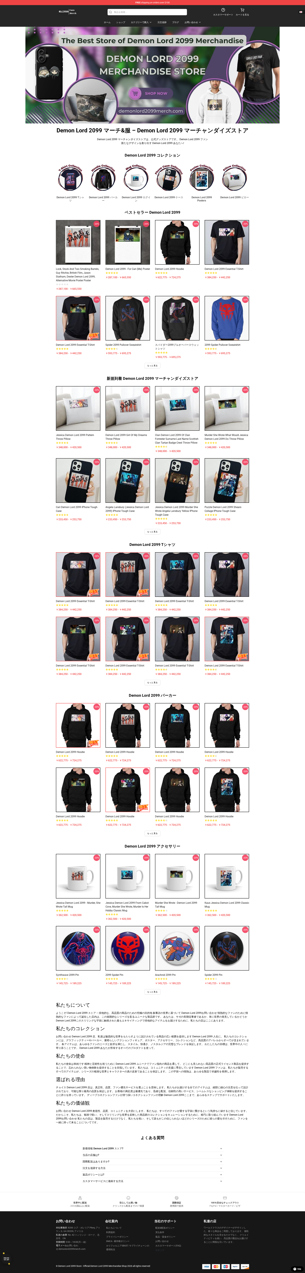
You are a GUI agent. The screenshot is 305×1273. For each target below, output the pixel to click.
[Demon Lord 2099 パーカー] (103, 177)
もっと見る (152, 366)
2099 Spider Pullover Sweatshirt (222, 344)
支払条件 (159, 1232)
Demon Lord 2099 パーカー (103, 199)
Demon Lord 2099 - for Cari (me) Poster (127, 268)
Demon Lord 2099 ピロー (234, 197)
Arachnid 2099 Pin (165, 974)
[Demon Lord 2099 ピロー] (234, 177)
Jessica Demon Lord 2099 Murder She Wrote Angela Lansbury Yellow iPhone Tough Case (176, 511)
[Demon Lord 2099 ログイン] (136, 177)
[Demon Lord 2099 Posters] (201, 177)
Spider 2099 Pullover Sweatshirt (123, 344)
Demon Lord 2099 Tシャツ (70, 199)
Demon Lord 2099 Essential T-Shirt (224, 268)
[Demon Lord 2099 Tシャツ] (70, 177)
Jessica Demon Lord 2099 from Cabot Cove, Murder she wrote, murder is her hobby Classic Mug (127, 906)
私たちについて (114, 1228)
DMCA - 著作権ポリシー (117, 1241)
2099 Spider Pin (114, 974)
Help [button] (299, 1269)
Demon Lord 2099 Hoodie (169, 268)
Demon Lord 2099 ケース (169, 197)
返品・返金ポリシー (165, 1236)
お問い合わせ (162, 1241)
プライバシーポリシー (117, 1236)
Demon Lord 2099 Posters (202, 199)
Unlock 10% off (6, 1259)
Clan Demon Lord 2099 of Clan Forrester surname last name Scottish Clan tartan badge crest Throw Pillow (176, 439)
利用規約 (110, 1232)
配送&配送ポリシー (165, 1228)
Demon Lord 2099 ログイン (136, 199)
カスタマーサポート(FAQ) (168, 1245)
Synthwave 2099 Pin (67, 974)
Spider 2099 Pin (213, 974)
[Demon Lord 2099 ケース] (168, 177)
